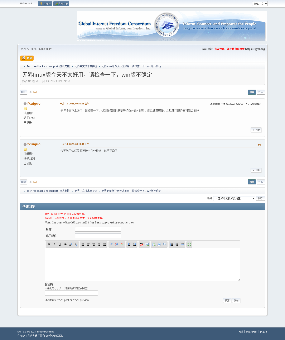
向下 (23, 92)
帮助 (241, 331)
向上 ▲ (264, 331)
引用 (258, 129)
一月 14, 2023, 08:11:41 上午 (74, 144)
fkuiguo (33, 103)
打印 (261, 92)
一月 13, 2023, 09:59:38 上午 (74, 103)
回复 (252, 92)
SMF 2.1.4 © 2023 (26, 331)
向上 (23, 181)
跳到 (209, 198)
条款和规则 (251, 331)
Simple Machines (45, 331)
